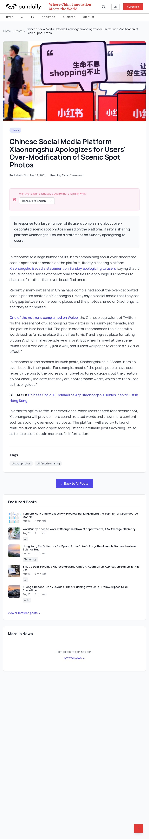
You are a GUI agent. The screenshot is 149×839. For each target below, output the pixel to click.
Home (7, 31)
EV (32, 17)
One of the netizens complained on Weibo (44, 317)
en (115, 6)
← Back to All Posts (74, 483)
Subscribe (133, 6)
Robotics (48, 17)
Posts (19, 31)
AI (22, 17)
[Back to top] (138, 828)
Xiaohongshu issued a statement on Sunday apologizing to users (63, 268)
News (9, 17)
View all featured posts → (24, 613)
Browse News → (74, 658)
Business (69, 17)
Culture (88, 17)
